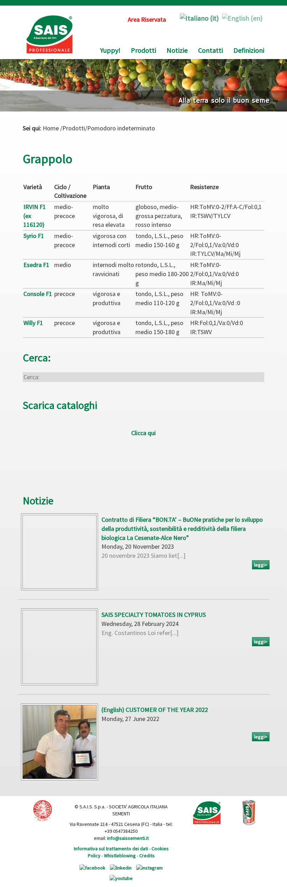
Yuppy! (110, 50)
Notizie (177, 50)
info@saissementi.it (128, 838)
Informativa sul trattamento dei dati (111, 848)
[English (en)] (242, 17)
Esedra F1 (36, 265)
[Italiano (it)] (199, 17)
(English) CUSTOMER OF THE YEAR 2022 (155, 710)
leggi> (260, 565)
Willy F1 (33, 323)
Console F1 (37, 294)
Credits (147, 855)
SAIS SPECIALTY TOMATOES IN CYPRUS (154, 615)
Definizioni (248, 50)
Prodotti (143, 50)
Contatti (210, 50)
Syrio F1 (33, 236)
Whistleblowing (120, 855)
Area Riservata (147, 19)
